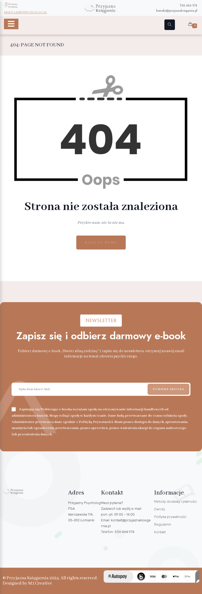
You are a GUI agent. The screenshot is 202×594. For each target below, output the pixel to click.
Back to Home (101, 242)
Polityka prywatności (170, 517)
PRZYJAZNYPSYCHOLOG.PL (25, 12)
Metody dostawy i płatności (175, 501)
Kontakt (160, 532)
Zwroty (159, 509)
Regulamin (162, 524)
